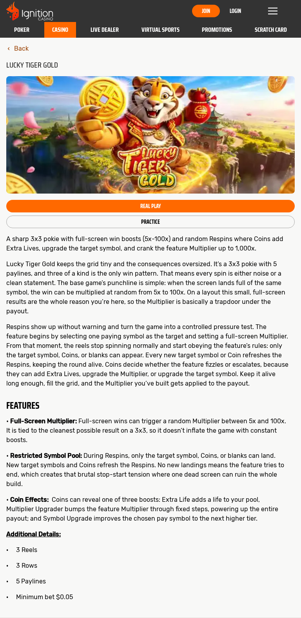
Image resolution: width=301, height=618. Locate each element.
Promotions (217, 30)
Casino (60, 30)
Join (206, 11)
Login (235, 11)
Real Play (150, 206)
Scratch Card (271, 30)
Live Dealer (105, 30)
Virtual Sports (160, 30)
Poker (21, 30)
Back (21, 48)
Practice (150, 222)
